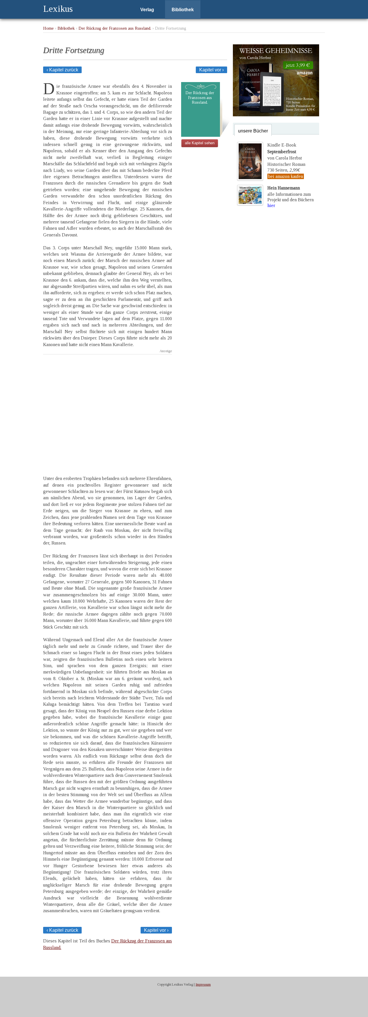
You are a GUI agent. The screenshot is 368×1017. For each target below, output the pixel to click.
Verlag (147, 9)
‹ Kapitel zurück (62, 69)
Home (48, 28)
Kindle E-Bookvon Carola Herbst (284, 151)
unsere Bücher (253, 130)
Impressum (203, 984)
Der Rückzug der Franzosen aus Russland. (114, 28)
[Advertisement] (107, 409)
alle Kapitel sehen (199, 143)
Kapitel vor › (211, 69)
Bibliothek (183, 9)
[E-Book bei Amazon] (276, 114)
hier (271, 205)
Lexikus (58, 8)
